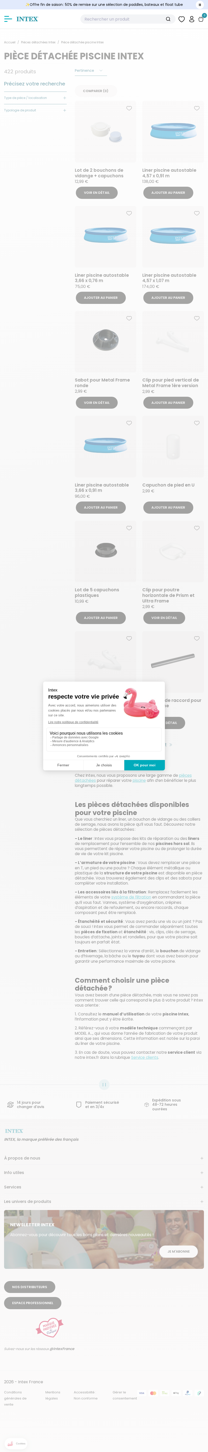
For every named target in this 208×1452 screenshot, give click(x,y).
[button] (192, 19)
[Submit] (170, 19)
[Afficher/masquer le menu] (8, 19)
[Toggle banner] (200, 5)
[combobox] (128, 19)
